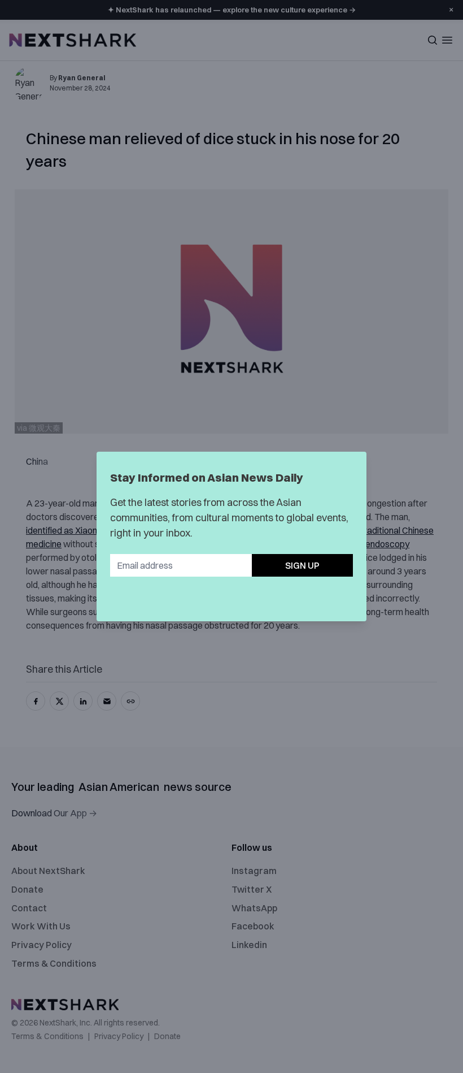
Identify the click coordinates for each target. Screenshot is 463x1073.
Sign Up (302, 565)
